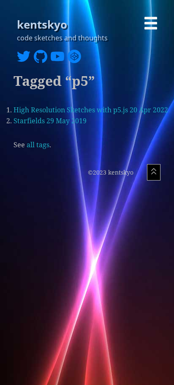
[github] (42, 58)
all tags (38, 144)
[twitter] (25, 58)
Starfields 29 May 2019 (50, 120)
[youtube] (59, 58)
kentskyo (42, 24)
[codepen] (76, 58)
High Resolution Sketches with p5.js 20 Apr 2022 (91, 109)
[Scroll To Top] (153, 172)
